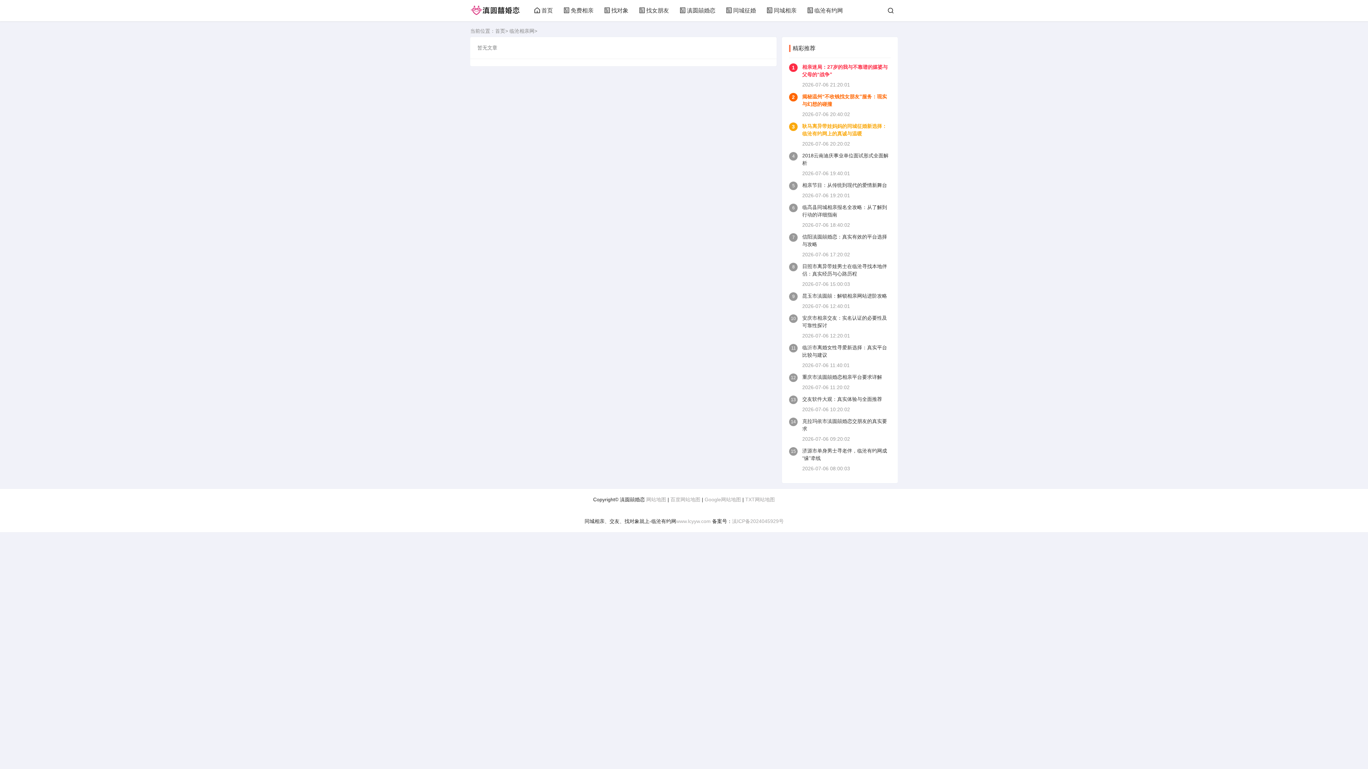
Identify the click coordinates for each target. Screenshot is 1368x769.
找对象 (619, 10)
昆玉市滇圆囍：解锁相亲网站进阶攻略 (844, 296)
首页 (547, 10)
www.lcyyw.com (693, 521)
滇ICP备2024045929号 (758, 521)
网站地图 (656, 499)
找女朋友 (657, 10)
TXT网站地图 (760, 499)
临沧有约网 (828, 10)
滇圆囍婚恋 (701, 10)
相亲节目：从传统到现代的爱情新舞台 (844, 185)
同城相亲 (785, 10)
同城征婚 (744, 10)
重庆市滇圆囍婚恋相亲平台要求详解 (842, 377)
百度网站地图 (685, 499)
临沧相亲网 (521, 31)
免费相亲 (582, 10)
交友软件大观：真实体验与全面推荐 (842, 399)
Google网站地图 (723, 499)
